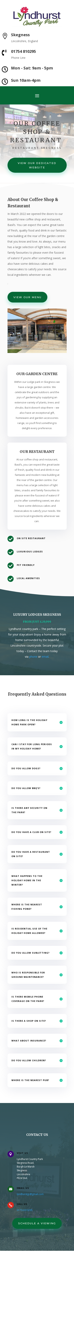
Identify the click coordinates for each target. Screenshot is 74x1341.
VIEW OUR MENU (27, 297)
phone (33, 656)
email (45, 656)
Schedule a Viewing (37, 1223)
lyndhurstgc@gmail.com (30, 1194)
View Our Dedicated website (37, 165)
